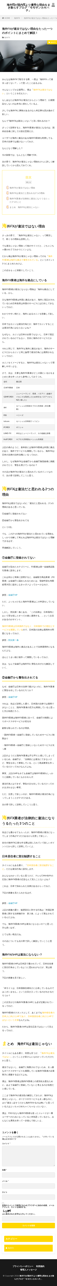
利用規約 (40, 1266)
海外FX (17, 18)
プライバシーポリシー (23, 1266)
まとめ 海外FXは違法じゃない (24, 207)
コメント (6, 1143)
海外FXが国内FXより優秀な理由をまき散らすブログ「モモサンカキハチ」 (28, 7)
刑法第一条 (13, 640)
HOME (7, 18)
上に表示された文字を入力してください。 (19, 1214)
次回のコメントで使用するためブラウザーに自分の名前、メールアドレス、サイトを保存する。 (28, 1206)
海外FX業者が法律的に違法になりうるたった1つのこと (30, 200)
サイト (4, 1192)
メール (5, 1181)
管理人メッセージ (28, 1269)
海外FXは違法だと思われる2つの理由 (27, 193)
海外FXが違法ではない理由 (22, 187)
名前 (4, 1170)
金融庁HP (12, 595)
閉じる (28, 182)
